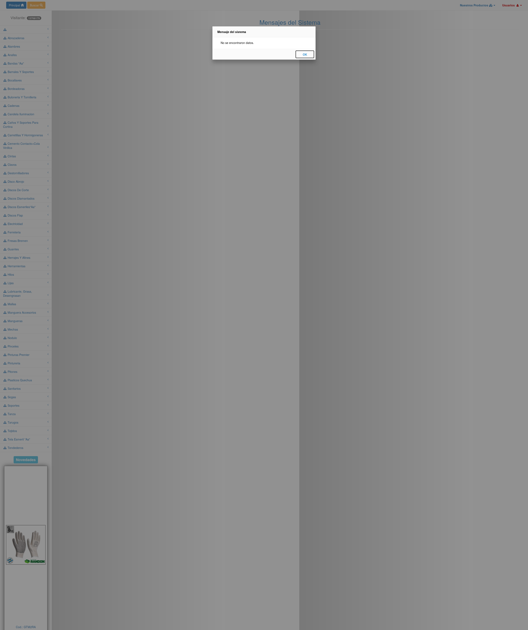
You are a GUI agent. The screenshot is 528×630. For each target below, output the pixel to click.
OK (305, 54)
